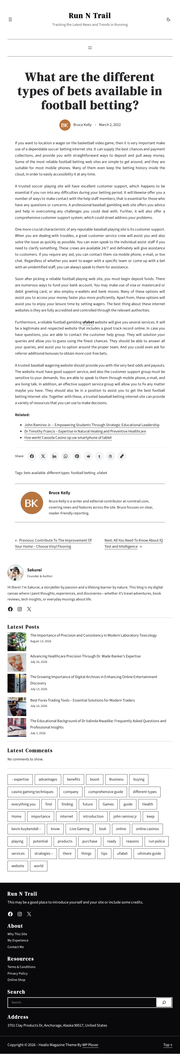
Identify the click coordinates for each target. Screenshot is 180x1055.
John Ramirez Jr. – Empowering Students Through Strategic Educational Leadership (91, 425)
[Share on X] (43, 456)
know (55, 829)
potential (40, 841)
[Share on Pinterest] (76, 456)
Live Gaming (79, 829)
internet (66, 816)
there (67, 853)
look (102, 829)
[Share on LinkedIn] (54, 456)
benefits (73, 779)
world (38, 866)
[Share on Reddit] (88, 456)
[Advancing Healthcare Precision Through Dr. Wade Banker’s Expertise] (17, 663)
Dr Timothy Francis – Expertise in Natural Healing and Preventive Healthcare (85, 431)
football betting (83, 472)
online (121, 829)
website (17, 866)
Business (116, 779)
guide (128, 804)
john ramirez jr (125, 816)
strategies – (43, 853)
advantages (48, 779)
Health (147, 804)
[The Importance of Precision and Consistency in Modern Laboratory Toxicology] (17, 642)
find (48, 804)
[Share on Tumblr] (99, 456)
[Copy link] (121, 456)
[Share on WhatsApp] (65, 456)
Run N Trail (90, 15)
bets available (34, 472)
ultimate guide (149, 853)
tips (104, 853)
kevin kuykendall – (26, 829)
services (18, 853)
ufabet (102, 472)
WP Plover (90, 1045)
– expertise (20, 779)
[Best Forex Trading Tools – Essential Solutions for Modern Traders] (17, 707)
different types (58, 472)
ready (111, 841)
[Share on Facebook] (31, 456)
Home (16, 816)
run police (157, 841)
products (65, 841)
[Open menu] (10, 19)
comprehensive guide (105, 792)
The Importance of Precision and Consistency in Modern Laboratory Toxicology (93, 635)
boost (94, 779)
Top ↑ (167, 1045)
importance (40, 816)
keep (150, 816)
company (71, 792)
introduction (93, 816)
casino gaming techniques (32, 792)
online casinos (147, 829)
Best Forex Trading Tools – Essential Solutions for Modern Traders (82, 700)
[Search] (164, 1002)
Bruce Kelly (82, 125)
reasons (132, 841)
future (88, 804)
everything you (23, 804)
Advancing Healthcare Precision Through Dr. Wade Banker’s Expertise (85, 656)
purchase (89, 841)
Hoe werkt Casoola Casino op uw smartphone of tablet (68, 437)
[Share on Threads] (110, 456)
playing (17, 841)
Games (108, 804)
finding (67, 804)
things (86, 853)
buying (138, 779)
